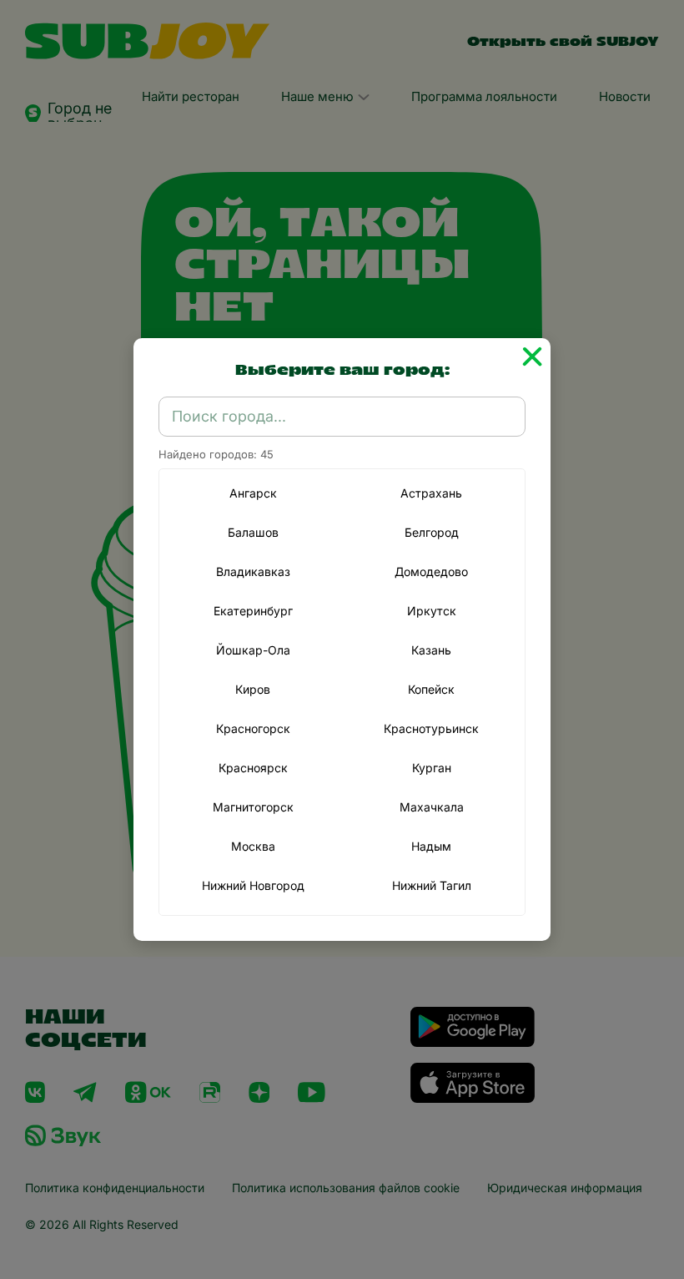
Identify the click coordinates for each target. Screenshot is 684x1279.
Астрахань (431, 493)
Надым (431, 846)
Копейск (431, 689)
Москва (253, 846)
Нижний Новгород (253, 885)
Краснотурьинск (431, 728)
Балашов (253, 532)
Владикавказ (253, 571)
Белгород (432, 532)
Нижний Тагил (431, 885)
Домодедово (431, 571)
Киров (252, 689)
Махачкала (432, 807)
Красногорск (253, 728)
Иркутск (431, 611)
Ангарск (253, 493)
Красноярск (253, 768)
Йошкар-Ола (253, 650)
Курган (431, 768)
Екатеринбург (253, 611)
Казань (431, 650)
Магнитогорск (253, 807)
